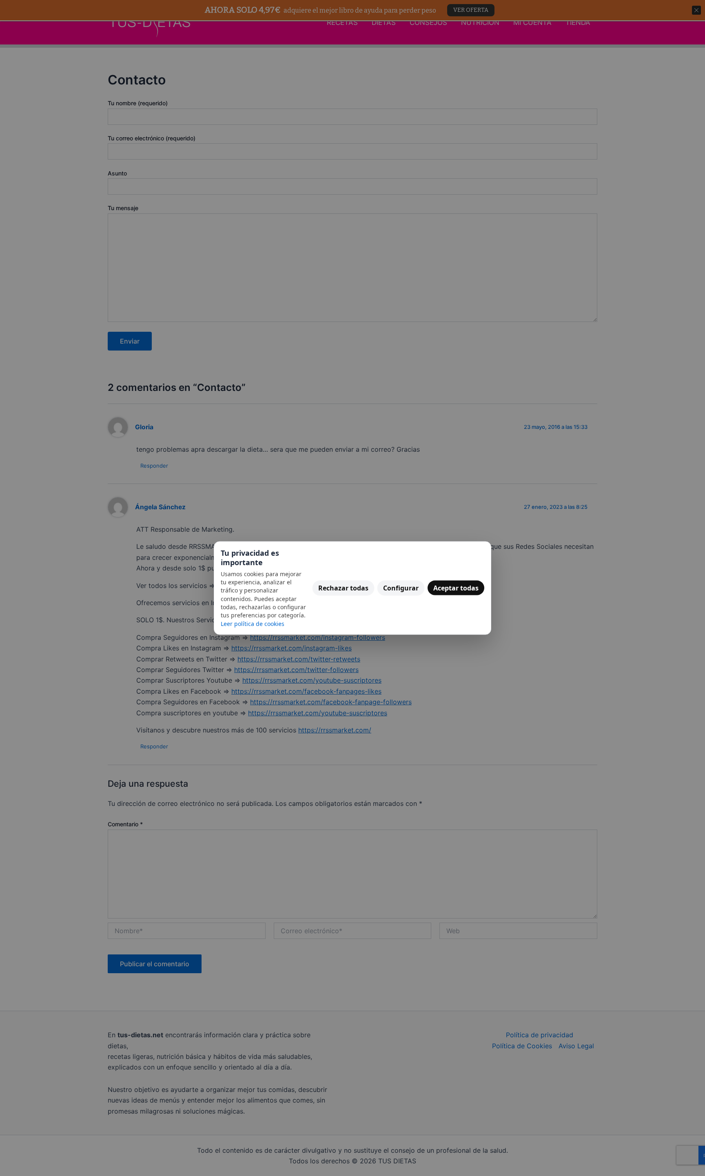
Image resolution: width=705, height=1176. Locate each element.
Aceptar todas (456, 588)
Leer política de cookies (252, 623)
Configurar (401, 588)
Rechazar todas (343, 588)
